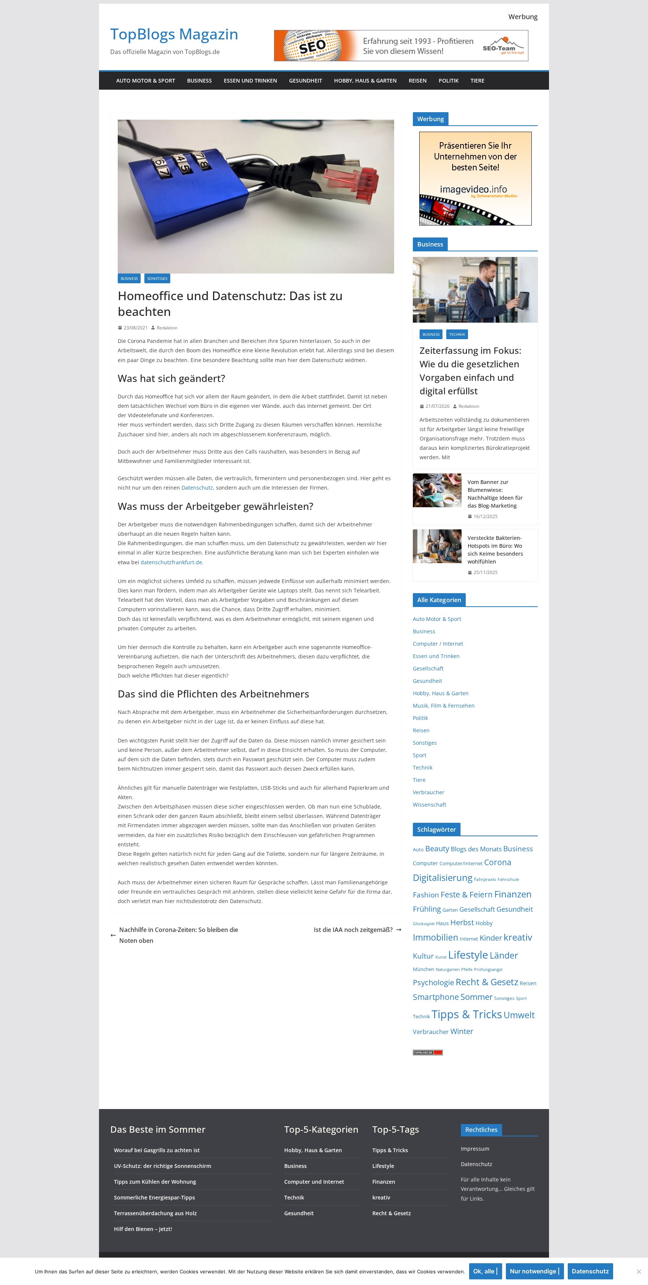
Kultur (423, 956)
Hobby (484, 923)
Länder (504, 955)
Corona (498, 862)
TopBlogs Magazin (174, 33)
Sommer (476, 996)
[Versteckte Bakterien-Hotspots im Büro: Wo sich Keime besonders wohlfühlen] (437, 555)
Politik (449, 80)
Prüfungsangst (488, 969)
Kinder (491, 938)
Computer (425, 863)
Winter (461, 1031)
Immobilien (435, 937)
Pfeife (466, 969)
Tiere (477, 80)
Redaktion (167, 328)
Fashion (426, 895)
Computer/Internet (461, 863)
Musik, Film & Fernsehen (444, 705)
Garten (450, 909)
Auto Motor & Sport (145, 80)
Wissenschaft (429, 804)
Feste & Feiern (467, 894)
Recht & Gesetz (487, 982)
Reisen (418, 80)
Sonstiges (157, 278)
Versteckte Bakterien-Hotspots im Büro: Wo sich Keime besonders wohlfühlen (495, 549)
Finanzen (513, 894)
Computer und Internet (314, 1181)
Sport (419, 755)
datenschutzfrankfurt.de (171, 562)
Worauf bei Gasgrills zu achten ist (157, 1150)
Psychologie (433, 982)
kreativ (518, 937)
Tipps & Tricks (467, 1014)
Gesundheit (305, 80)
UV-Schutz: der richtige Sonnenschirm (162, 1165)
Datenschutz (197, 487)
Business (199, 80)
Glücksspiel (424, 923)
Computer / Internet (438, 643)
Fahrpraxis (485, 879)
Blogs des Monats (476, 849)
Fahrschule (508, 879)
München (423, 969)
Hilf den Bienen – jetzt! (143, 1228)
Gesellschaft (428, 668)
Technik (457, 334)
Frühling (427, 909)
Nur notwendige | (535, 1271)
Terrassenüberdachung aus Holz (155, 1213)
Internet (469, 938)
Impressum (475, 1148)
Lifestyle (468, 954)
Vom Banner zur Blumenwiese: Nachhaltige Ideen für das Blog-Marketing (495, 493)
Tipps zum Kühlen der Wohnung (155, 1181)
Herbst (462, 922)
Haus (442, 923)
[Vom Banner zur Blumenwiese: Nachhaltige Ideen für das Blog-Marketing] (437, 499)
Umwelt (519, 1015)
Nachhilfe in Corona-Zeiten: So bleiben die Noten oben (178, 935)
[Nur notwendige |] (638, 1271)
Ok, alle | (485, 1271)
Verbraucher (428, 792)
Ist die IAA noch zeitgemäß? (353, 930)
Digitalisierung (442, 877)
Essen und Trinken (250, 80)
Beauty (437, 848)
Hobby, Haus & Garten (365, 80)
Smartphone (436, 996)
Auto (418, 849)
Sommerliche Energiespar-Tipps (154, 1197)
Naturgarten (448, 969)
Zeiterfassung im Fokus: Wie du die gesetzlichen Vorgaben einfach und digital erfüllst (470, 370)
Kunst (441, 957)
